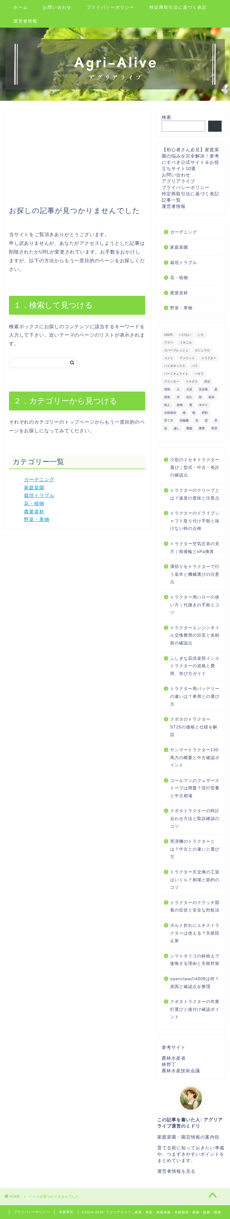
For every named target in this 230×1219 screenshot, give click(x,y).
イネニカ (186, 342)
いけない (185, 334)
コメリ (168, 358)
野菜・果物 (36, 519)
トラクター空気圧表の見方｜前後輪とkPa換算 (195, 548)
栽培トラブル (39, 495)
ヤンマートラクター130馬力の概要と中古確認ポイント (195, 757)
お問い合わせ (57, 7)
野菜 (214, 428)
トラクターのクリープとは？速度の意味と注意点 (195, 494)
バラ (195, 366)
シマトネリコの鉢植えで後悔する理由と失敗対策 (195, 960)
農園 (189, 428)
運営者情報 (25, 21)
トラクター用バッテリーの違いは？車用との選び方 (195, 696)
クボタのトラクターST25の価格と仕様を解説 (193, 727)
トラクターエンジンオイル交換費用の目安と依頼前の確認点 (195, 635)
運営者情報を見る (176, 1171)
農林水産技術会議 (181, 1070)
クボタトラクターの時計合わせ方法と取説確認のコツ (195, 818)
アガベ (168, 342)
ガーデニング (39, 479)
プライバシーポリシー (110, 7)
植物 (180, 405)
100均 (168, 334)
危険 (167, 389)
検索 (166, 117)
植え (167, 405)
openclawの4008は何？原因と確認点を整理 (194, 983)
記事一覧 (171, 200)
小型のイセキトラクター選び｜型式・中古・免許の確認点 (195, 467)
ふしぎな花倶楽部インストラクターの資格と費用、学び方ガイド (195, 666)
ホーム (20, 7)
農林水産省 (174, 1058)
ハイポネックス (174, 366)
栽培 (211, 397)
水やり (203, 405)
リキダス (192, 381)
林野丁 (169, 1064)
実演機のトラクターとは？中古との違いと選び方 (195, 849)
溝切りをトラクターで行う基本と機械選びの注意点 (195, 574)
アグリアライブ (178, 181)
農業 (202, 428)
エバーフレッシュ (176, 350)
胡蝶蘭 (184, 420)
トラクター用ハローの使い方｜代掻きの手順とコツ (195, 605)
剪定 (207, 381)
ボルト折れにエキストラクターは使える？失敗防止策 (195, 933)
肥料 (205, 412)
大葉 (189, 389)
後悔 (167, 397)
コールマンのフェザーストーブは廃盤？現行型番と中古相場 (195, 788)
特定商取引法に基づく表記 (178, 7)
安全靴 (203, 389)
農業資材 (34, 511)
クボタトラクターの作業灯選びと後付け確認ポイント (195, 1009)
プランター (171, 381)
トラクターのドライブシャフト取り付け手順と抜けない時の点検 (195, 521)
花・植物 (34, 503)
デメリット (187, 358)
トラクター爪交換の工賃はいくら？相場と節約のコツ (195, 880)
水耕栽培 (170, 412)
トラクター (208, 358)
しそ (201, 334)
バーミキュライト (176, 373)
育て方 (168, 420)
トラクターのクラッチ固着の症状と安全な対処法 (195, 906)
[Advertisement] (77, 161)
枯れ (189, 397)
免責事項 (66, 1212)
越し (177, 428)
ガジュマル (202, 350)
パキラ (199, 373)
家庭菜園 (34, 487)
